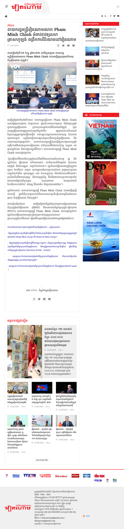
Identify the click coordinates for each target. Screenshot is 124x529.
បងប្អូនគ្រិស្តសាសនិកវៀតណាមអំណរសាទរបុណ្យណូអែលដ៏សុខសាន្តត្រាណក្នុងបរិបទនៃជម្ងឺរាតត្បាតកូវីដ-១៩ (100, 81)
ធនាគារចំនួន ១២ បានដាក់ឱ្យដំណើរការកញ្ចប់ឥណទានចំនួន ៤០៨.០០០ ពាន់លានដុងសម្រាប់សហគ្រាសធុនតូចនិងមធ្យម (58, 337)
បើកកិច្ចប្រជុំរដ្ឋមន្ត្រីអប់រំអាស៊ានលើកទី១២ (107, 50)
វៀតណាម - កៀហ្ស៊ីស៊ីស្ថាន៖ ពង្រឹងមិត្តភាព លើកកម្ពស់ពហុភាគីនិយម (66, 432)
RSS (87, 516)
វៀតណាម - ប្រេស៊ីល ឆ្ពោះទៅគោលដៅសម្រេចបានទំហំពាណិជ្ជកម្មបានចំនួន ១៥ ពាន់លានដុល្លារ (42, 434)
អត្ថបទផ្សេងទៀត (17, 321)
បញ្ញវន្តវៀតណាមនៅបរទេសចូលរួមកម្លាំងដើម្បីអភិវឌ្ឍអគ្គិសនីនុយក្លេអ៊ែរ (17, 399)
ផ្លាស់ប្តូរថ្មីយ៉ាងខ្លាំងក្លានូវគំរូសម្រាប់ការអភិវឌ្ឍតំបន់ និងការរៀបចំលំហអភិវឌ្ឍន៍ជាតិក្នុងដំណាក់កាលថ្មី (66, 401)
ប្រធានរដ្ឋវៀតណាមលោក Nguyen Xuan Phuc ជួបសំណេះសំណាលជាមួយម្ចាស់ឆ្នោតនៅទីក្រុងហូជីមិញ (100, 100)
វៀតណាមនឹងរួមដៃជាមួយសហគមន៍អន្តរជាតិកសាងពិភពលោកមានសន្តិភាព (100, 65)
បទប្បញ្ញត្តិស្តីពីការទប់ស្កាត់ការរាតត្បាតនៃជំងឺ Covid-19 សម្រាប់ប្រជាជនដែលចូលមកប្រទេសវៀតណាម (100, 35)
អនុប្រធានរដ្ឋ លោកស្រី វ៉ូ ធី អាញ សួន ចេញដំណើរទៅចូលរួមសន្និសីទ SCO (41, 399)
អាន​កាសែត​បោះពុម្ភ (95, 115)
